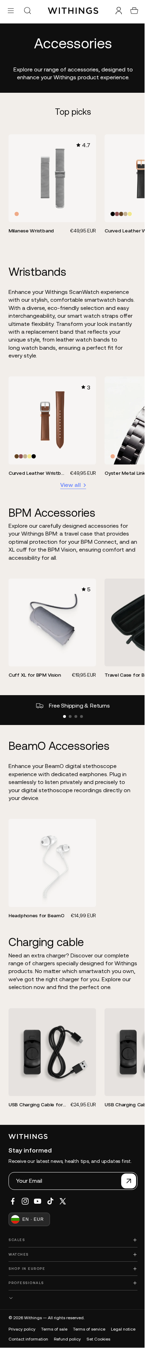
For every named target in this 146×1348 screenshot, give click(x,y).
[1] (62, 710)
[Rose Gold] (16, 211)
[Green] (123, 211)
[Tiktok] (50, 1198)
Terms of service (89, 1326)
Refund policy (97, 1336)
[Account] (115, 10)
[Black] (110, 211)
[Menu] (11, 10)
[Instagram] (25, 1198)
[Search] (27, 10)
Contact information (58, 1336)
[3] (74, 710)
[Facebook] (13, 1198)
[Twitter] (62, 1198)
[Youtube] (37, 1198)
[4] (79, 710)
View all (68, 480)
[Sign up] (125, 1178)
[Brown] (119, 211)
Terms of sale (54, 1326)
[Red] (114, 211)
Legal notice (21, 1336)
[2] (68, 710)
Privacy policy (22, 1326)
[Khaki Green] (127, 211)
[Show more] (71, 1295)
